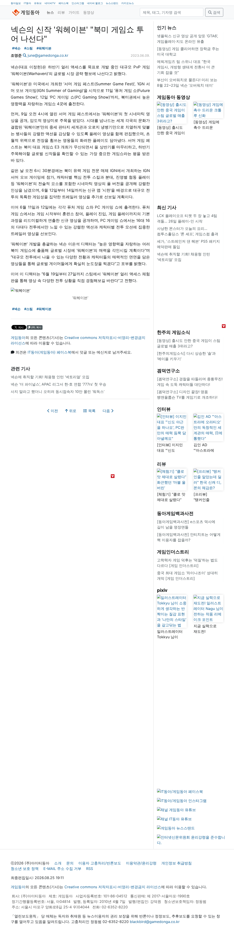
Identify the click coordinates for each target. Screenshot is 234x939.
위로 (72, 410)
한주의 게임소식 (173, 332)
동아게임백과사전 (175, 513)
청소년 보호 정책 (25, 868)
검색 (216, 12)
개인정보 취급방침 (176, 863)
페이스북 (63, 3)
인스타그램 (78, 3)
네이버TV (50, 3)
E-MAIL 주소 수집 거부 (62, 868)
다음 (107, 410)
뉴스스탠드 (112, 3)
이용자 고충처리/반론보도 (99, 863)
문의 (70, 863)
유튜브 (38, 3)
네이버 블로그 (95, 3)
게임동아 (18, 337)
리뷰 (61, 12)
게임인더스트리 (173, 552)
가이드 (74, 12)
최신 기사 (166, 207)
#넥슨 (16, 48)
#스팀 (28, 48)
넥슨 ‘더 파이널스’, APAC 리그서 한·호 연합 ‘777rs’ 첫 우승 (58, 384)
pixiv (162, 590)
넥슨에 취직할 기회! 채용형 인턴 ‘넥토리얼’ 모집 (50, 377)
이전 (54, 410)
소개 (57, 863)
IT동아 (27, 3)
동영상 (88, 12)
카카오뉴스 (127, 3)
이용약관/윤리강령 (141, 863)
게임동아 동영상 (173, 97)
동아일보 (16, 3)
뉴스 (50, 12)
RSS (89, 868)
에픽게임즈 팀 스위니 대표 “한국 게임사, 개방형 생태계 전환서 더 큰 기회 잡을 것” (186, 67)
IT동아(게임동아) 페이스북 (49, 352)
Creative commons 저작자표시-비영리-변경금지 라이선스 (112, 887)
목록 (91, 410)
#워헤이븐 (44, 48)
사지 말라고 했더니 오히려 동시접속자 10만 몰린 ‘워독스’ (57, 391)
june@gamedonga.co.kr (48, 55)
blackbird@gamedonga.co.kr (155, 921)
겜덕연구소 (168, 370)
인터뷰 (164, 409)
